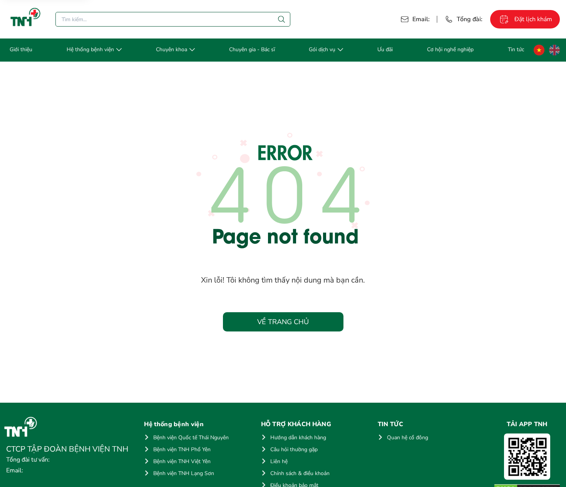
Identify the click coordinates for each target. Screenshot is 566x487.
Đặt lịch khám (533, 19)
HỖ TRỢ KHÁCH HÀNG (296, 424)
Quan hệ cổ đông (407, 437)
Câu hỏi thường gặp (294, 449)
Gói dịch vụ (322, 49)
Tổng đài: (469, 19)
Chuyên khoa (171, 49)
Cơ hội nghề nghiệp (450, 49)
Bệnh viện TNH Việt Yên (182, 461)
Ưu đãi (385, 49)
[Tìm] (281, 19)
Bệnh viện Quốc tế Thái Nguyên (191, 437)
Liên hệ (279, 461)
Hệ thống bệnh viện (90, 49)
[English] (554, 50)
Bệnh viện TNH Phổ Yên (182, 449)
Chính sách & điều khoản (300, 473)
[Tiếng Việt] (539, 50)
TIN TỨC (390, 424)
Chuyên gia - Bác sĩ (252, 49)
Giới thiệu (21, 49)
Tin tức (516, 49)
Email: (421, 19)
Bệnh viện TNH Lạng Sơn (183, 473)
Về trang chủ (283, 321)
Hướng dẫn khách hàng (298, 437)
